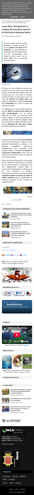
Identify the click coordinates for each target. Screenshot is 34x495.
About (16, 489)
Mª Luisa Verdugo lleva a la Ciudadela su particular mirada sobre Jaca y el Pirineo (20, 233)
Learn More (14, 17)
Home (11, 489)
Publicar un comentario (9, 250)
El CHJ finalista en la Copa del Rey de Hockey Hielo (21, 399)
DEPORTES (22, 476)
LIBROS (5, 479)
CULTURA (8, 21)
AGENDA (26, 345)
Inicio (3, 21)
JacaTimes (22, 492)
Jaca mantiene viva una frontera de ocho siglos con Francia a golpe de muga (21, 408)
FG (4, 36)
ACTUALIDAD (6, 476)
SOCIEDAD (12, 479)
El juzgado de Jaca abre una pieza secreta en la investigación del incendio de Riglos (21, 391)
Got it (22, 17)
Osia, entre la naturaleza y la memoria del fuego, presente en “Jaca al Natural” (21, 224)
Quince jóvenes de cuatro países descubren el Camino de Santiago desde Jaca (21, 214)
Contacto (22, 489)
